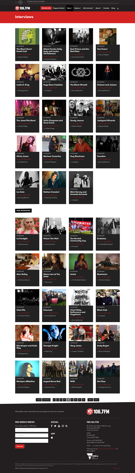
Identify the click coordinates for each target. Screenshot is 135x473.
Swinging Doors (23, 90)
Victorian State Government (107, 449)
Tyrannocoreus (23, 244)
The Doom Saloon (104, 280)
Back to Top (116, 468)
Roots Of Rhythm (50, 59)
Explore (77, 8)
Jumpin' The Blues (78, 351)
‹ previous (46, 400)
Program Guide (58, 8)
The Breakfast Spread (106, 244)
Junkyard (48, 90)
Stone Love (48, 282)
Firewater (75, 246)
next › (90, 400)
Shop (113, 8)
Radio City (48, 351)
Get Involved (88, 8)
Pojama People (23, 57)
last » (96, 400)
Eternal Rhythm (104, 55)
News (69, 8)
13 (79, 400)
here (91, 446)
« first (38, 400)
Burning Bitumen (77, 90)
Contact (106, 8)
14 (83, 400)
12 (75, 400)
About (98, 8)
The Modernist (22, 162)
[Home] (23, 8)
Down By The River (78, 57)
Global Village (22, 126)
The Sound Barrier (24, 280)
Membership (46, 8)
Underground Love (105, 387)
